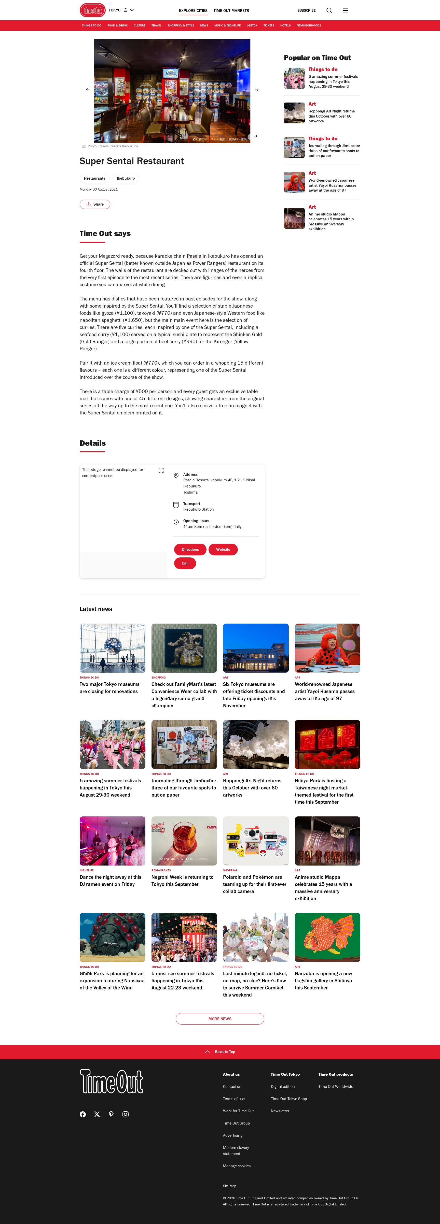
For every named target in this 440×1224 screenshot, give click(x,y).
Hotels (285, 25)
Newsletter (280, 1112)
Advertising (232, 1136)
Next (257, 89)
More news (220, 1019)
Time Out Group (236, 1124)
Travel (156, 25)
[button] (161, 470)
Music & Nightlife (227, 25)
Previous (88, 89)
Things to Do (91, 25)
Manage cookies (237, 1166)
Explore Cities (193, 11)
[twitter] (97, 1114)
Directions (190, 550)
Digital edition (283, 1087)
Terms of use (234, 1099)
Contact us (232, 1087)
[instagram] (125, 1114)
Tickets (269, 25)
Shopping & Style (181, 25)
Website (223, 550)
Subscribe (307, 11)
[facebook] (83, 1114)
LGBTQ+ (252, 25)
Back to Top (225, 1052)
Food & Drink (117, 25)
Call (185, 564)
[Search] (329, 10)
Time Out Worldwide (336, 1087)
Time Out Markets (231, 11)
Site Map (229, 1186)
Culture (139, 25)
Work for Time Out (238, 1112)
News (204, 25)
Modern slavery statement (236, 1151)
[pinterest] (111, 1114)
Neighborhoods (309, 25)
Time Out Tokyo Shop (289, 1099)
